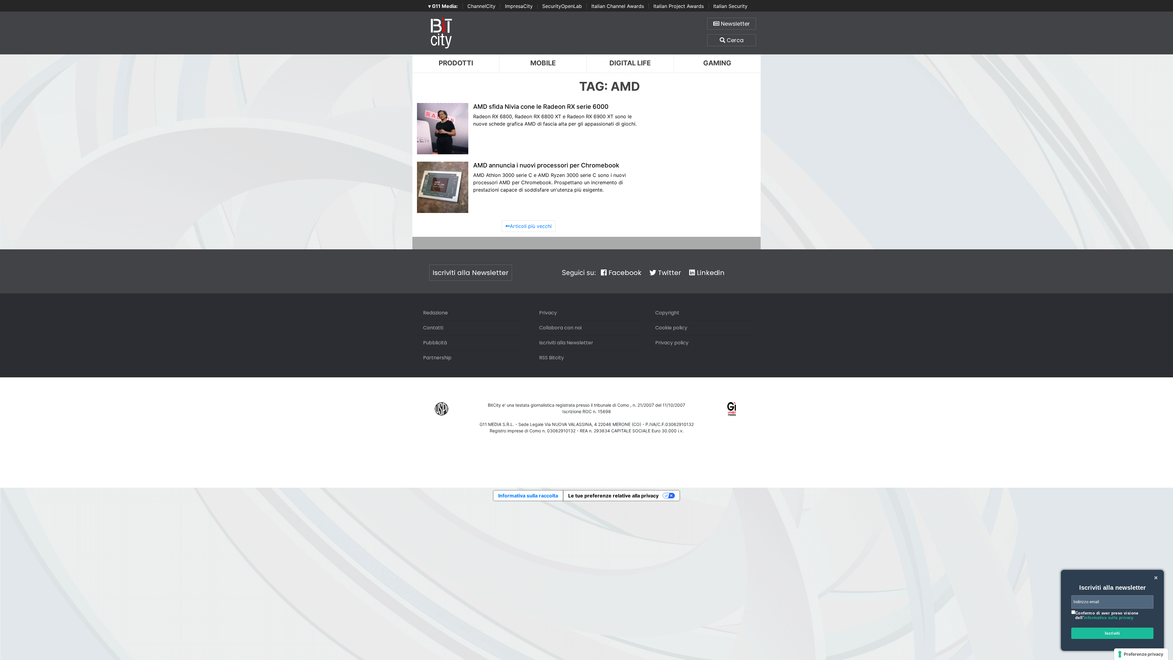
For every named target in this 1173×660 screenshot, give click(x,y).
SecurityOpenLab (562, 6)
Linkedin (710, 272)
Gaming (717, 63)
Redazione (435, 312)
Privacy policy (672, 342)
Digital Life (630, 63)
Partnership (437, 357)
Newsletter (734, 24)
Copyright (667, 312)
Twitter (668, 272)
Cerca (734, 40)
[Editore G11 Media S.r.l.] (732, 408)
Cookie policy (671, 327)
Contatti (433, 327)
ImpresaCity (519, 6)
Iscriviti (1112, 633)
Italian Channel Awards (617, 6)
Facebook (624, 272)
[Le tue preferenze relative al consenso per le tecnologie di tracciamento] (1141, 654)
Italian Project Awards (678, 6)
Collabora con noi (560, 327)
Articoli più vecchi (531, 226)
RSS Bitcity (551, 357)
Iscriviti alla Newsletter (471, 272)
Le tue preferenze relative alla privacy (613, 496)
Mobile (543, 63)
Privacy (548, 312)
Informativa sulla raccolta (528, 496)
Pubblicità (435, 342)
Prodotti (456, 63)
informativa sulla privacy (1109, 617)
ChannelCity (481, 6)
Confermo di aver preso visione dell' (1106, 615)
